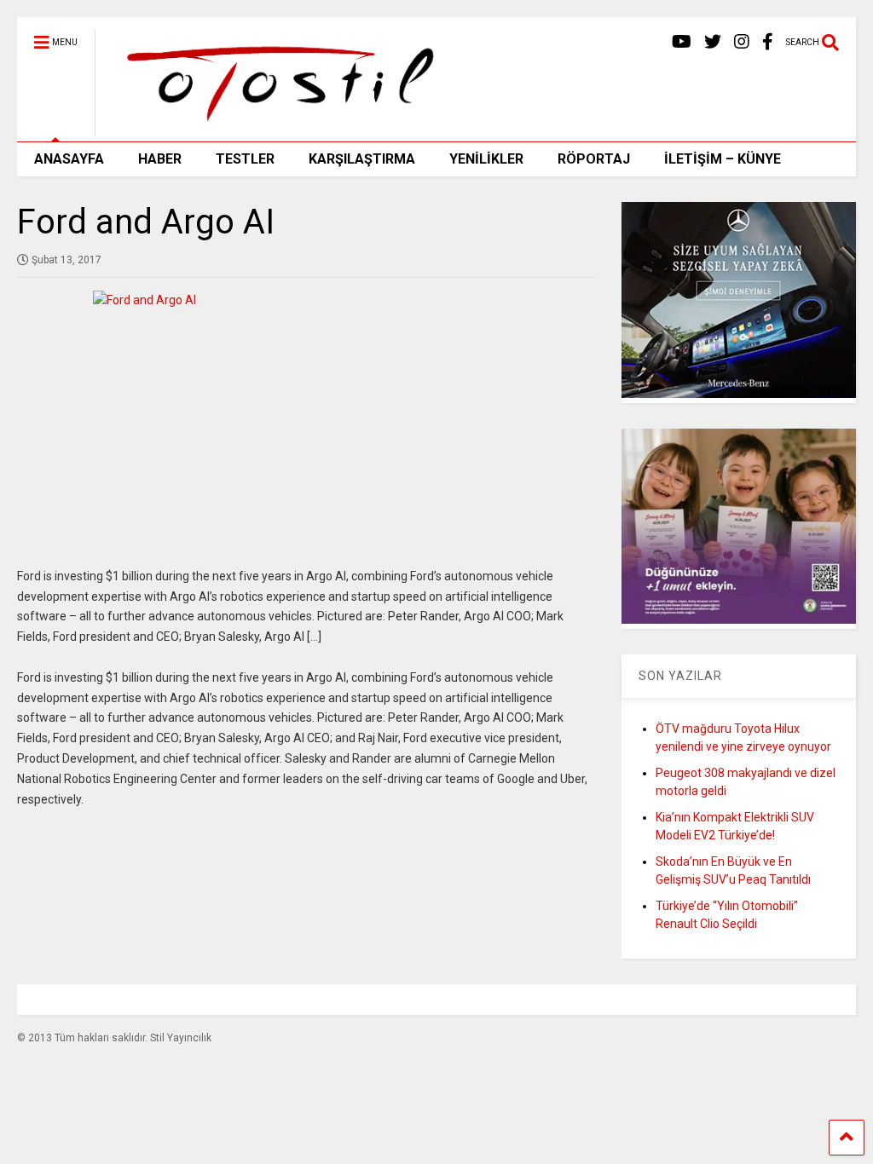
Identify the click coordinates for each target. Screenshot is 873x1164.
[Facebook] (767, 42)
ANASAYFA (69, 159)
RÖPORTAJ (594, 159)
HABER (160, 159)
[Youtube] (681, 42)
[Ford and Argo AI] (306, 418)
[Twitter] (712, 42)
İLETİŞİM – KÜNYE (722, 159)
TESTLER (245, 159)
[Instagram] (741, 42)
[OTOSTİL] (274, 128)
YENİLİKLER (486, 159)
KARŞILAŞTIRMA (362, 159)
